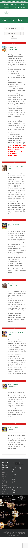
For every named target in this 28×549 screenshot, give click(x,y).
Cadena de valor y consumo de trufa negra (14, 474)
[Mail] (7, 505)
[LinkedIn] (5, 505)
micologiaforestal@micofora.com (18, 1)
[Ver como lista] (15, 36)
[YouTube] (7, 502)
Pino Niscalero (12, 47)
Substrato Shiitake (13, 284)
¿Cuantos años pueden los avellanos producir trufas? (14, 494)
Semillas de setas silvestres (15, 332)
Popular (13, 463)
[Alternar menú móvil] (25, 12)
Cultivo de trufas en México (14, 511)
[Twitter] (5, 502)
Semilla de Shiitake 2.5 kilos (15, 166)
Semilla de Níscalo (13, 427)
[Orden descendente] (22, 28)
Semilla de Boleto (13, 384)
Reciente (17, 463)
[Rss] (3, 502)
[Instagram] (3, 505)
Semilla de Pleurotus (13, 224)
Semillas (5, 515)
